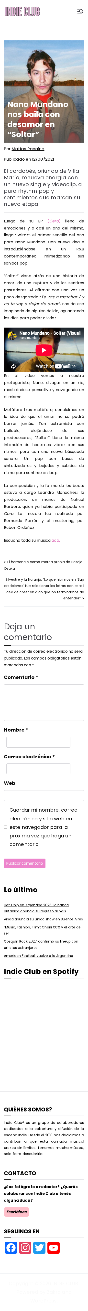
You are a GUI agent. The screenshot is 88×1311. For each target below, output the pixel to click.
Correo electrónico (29, 756)
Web (9, 783)
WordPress (43, 1300)
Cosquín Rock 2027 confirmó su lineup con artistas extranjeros (41, 944)
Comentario (21, 677)
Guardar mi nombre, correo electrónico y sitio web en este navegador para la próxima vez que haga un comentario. (44, 827)
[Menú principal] (80, 11)
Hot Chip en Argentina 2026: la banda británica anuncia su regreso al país (36, 908)
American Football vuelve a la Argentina (38, 955)
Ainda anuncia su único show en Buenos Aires (43, 919)
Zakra (54, 1292)
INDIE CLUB (65, 1283)
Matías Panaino (28, 149)
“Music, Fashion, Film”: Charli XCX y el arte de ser (42, 930)
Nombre (16, 729)
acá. (56, 540)
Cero (54, 221)
